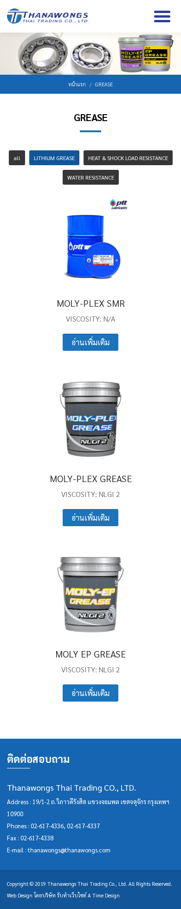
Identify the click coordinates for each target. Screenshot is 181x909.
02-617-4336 (47, 826)
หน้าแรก (77, 84)
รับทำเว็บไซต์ (71, 895)
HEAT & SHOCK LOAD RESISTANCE (128, 157)
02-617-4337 (83, 826)
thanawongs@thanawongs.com (69, 850)
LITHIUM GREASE (54, 157)
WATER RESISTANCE (90, 177)
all (16, 157)
